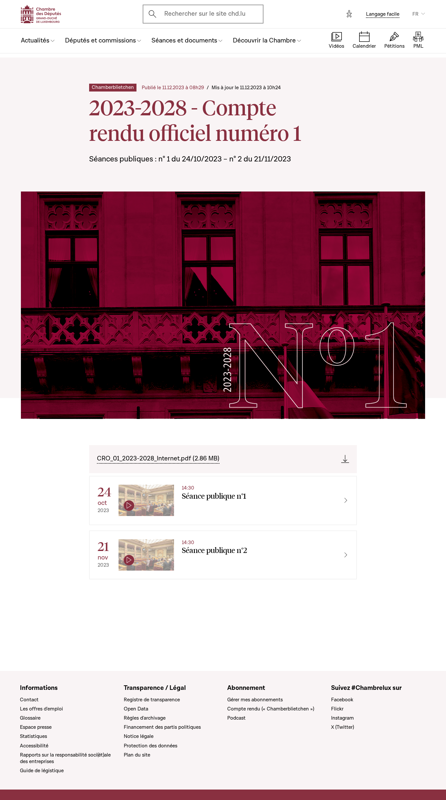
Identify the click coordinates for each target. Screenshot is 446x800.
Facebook (342, 699)
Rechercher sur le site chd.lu (205, 13)
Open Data (136, 709)
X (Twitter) (342, 727)
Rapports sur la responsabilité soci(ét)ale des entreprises (65, 758)
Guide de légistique (42, 770)
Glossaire (30, 718)
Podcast (236, 718)
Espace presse (36, 727)
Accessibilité (34, 745)
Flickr (337, 709)
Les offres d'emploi (41, 709)
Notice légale (138, 736)
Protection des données (150, 745)
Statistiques (33, 736)
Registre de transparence (152, 699)
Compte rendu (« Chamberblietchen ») (270, 709)
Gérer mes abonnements (255, 699)
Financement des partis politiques (162, 727)
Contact (29, 699)
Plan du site (137, 755)
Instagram (342, 718)
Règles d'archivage (145, 718)
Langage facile (382, 14)
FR (415, 14)
